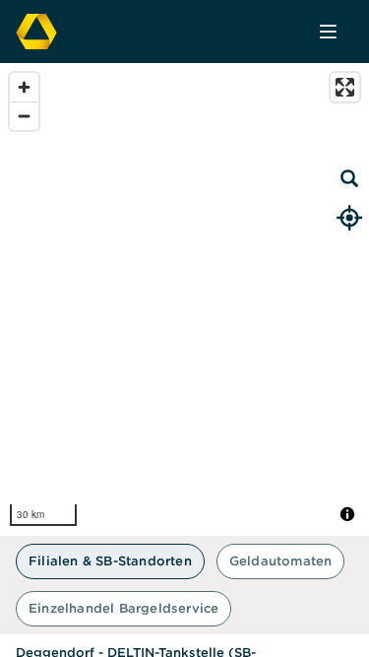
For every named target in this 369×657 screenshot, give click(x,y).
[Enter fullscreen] (345, 87)
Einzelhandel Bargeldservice (123, 608)
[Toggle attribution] (347, 514)
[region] (184, 299)
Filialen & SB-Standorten (110, 561)
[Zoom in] (24, 87)
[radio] (110, 561)
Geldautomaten (281, 561)
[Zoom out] (24, 115)
